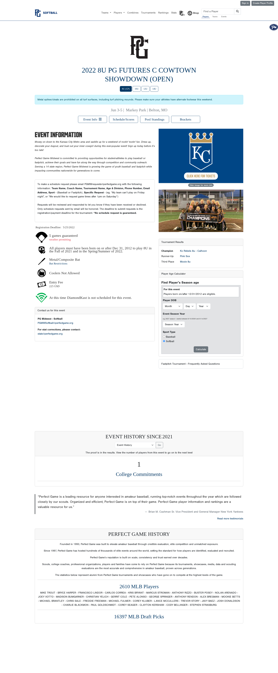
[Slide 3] (201, 227)
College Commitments (139, 474)
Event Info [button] (91, 119)
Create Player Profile (263, 3)
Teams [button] (105, 12)
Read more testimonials (230, 518)
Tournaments (148, 12)
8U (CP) (126, 89)
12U (145, 89)
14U (154, 89)
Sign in (245, 3)
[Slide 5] (212, 227)
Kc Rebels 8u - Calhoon (193, 250)
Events (224, 16)
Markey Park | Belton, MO (146, 110)
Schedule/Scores (123, 119)
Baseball (170, 336)
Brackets (185, 119)
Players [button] (118, 12)
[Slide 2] (195, 227)
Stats (174, 12)
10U (137, 89)
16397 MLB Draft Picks (139, 616)
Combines (133, 12)
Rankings (163, 12)
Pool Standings (154, 119)
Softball (170, 341)
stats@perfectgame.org (50, 333)
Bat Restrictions (58, 263)
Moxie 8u (185, 261)
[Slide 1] (189, 227)
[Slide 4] (206, 227)
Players (206, 16)
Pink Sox (185, 256)
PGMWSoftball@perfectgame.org (55, 323)
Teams (215, 16)
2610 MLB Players (139, 586)
